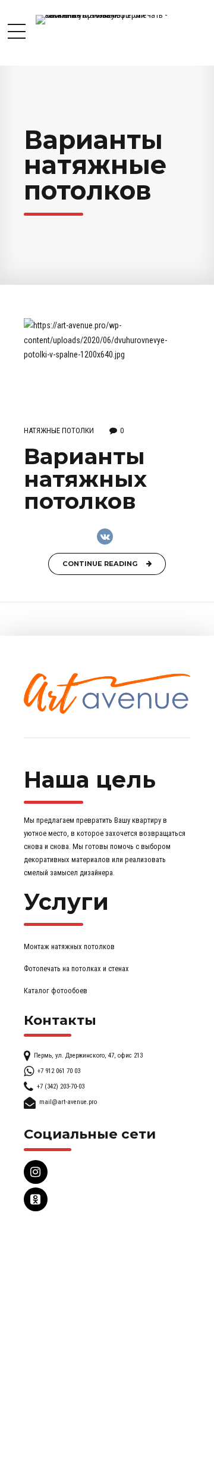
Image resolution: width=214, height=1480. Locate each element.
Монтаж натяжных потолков (69, 946)
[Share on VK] (105, 536)
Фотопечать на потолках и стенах (76, 968)
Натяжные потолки (59, 430)
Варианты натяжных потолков (85, 478)
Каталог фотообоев (55, 990)
